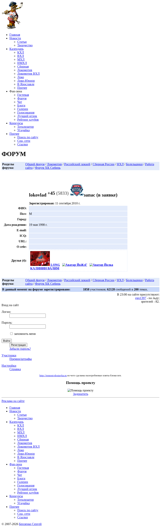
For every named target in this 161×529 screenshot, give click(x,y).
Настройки (9, 365)
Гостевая (23, 94)
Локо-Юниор (26, 80)
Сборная (23, 66)
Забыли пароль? (20, 348)
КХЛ (20, 52)
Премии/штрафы (20, 359)
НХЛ (120, 164)
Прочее (22, 87)
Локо (20, 77)
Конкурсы (16, 123)
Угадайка (23, 130)
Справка (15, 369)
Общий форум (35, 164)
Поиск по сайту (27, 137)
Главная (14, 34)
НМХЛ (22, 63)
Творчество (25, 45)
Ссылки (22, 144)
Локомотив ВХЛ (28, 73)
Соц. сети (23, 140)
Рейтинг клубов (28, 119)
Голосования (25, 112)
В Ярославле (25, 84)
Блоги (21, 105)
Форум (22, 98)
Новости (15, 38)
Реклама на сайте (13, 401)
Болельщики (134, 164)
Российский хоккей (77, 164)
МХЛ (21, 59)
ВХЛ (20, 56)
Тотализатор (25, 126)
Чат (19, 102)
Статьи (22, 41)
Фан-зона (15, 464)
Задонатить (80, 394)
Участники (9, 355)
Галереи (22, 109)
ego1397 (140, 298)
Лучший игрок (27, 116)
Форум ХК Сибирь (47, 167)
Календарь (16, 49)
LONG (55, 264)
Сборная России (103, 164)
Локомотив (24, 70)
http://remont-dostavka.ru (53, 375)
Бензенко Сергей (30, 524)
